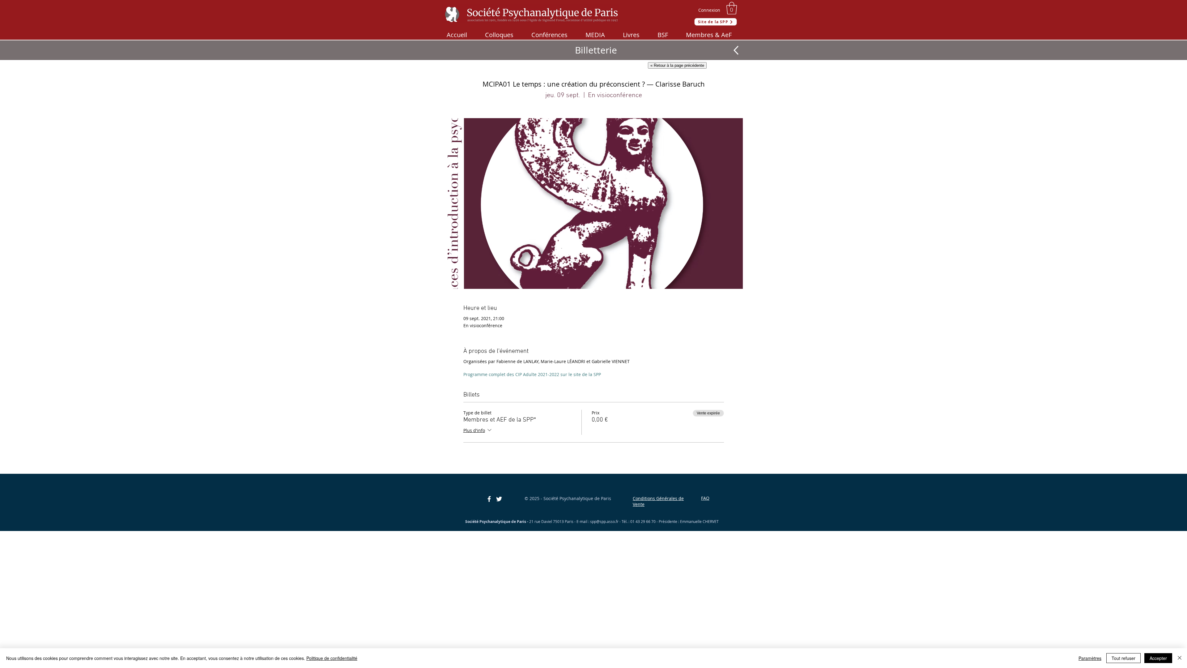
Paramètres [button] (1090, 658)
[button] (731, 8)
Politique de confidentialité (331, 658)
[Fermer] (1179, 658)
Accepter (1158, 658)
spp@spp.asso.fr (604, 521)
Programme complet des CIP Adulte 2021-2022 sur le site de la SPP (532, 374)
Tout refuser (1123, 658)
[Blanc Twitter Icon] (499, 499)
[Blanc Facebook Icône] (489, 499)
